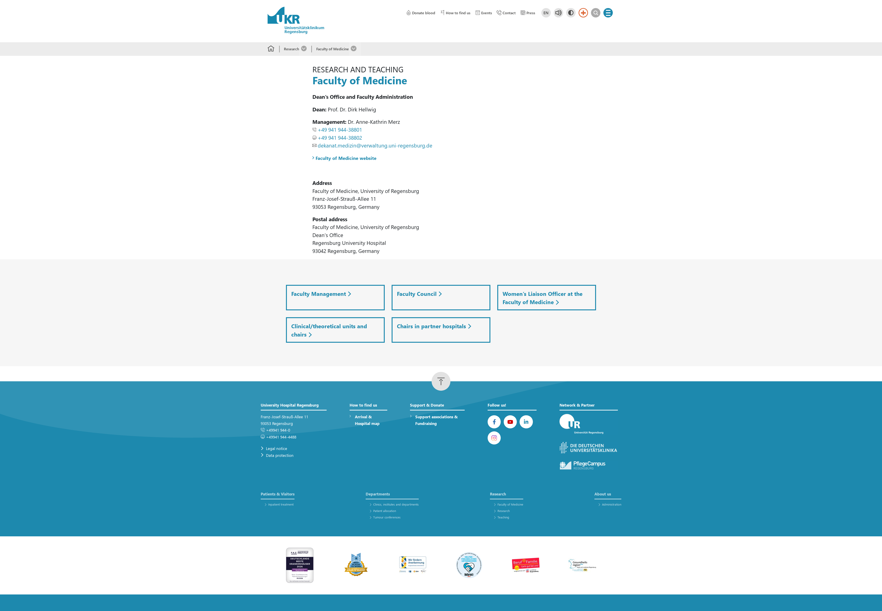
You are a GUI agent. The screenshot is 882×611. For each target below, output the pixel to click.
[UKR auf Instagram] (494, 437)
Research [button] (504, 511)
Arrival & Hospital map (367, 420)
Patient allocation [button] (384, 511)
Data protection (280, 455)
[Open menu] (608, 12)
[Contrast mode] (571, 12)
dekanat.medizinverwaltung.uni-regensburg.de (375, 145)
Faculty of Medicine (332, 48)
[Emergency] (583, 12)
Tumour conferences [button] (387, 517)
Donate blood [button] (423, 12)
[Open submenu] (305, 49)
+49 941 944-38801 (340, 129)
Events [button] (486, 12)
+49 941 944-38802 (340, 137)
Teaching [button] (503, 517)
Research (291, 48)
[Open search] (595, 12)
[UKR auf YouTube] (510, 421)
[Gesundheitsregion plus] (582, 564)
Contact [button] (509, 12)
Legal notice (276, 448)
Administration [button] (611, 504)
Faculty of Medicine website (346, 158)
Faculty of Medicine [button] (510, 504)
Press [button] (530, 12)
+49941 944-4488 (281, 437)
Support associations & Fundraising (436, 420)
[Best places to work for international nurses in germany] (356, 564)
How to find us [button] (458, 12)
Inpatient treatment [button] (280, 504)
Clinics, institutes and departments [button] (396, 504)
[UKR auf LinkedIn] (526, 421)
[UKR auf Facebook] (494, 421)
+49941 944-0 (278, 430)
